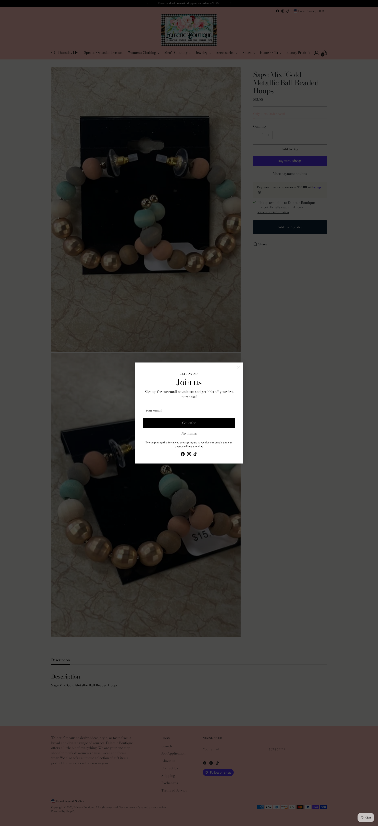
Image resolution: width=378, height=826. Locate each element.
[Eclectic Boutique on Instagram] (189, 455)
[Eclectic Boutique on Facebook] (182, 455)
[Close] (238, 367)
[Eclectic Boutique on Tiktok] (195, 455)
